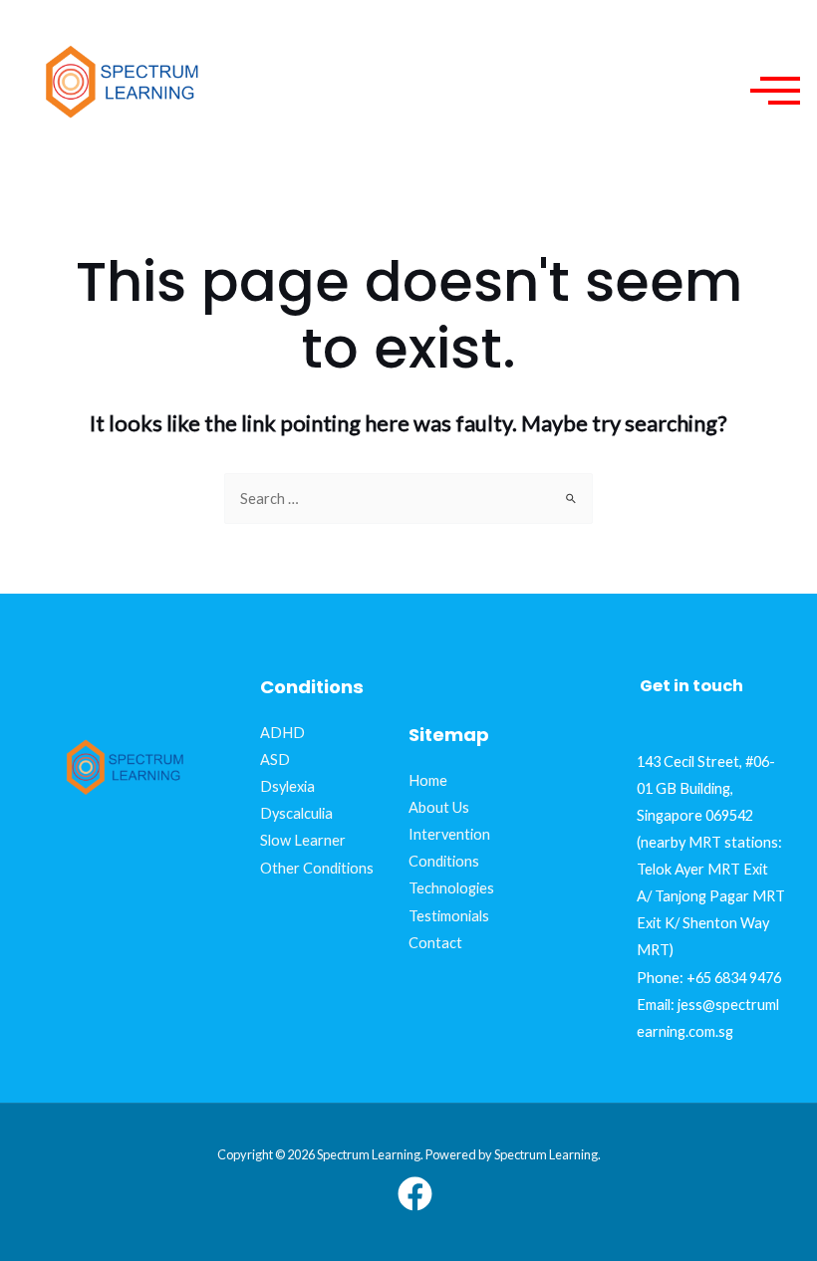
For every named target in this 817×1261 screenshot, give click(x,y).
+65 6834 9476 (733, 977)
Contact (435, 942)
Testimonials (448, 915)
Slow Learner (303, 840)
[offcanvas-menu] (775, 89)
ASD (275, 759)
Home (427, 780)
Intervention (449, 834)
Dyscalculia (296, 813)
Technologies (451, 888)
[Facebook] (415, 1193)
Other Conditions (317, 868)
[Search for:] (408, 498)
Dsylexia (287, 786)
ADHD (282, 732)
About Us (438, 807)
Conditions (443, 861)
